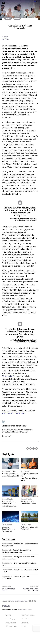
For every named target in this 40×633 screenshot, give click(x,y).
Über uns (8, 615)
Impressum (25, 622)
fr (37, 1)
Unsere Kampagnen (11, 619)
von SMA (5, 39)
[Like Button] (3, 421)
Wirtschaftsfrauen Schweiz (14, 413)
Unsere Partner (26, 619)
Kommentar (6, 436)
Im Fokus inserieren (11, 622)
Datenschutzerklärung (28, 615)
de (35, 1)
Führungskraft (8, 376)
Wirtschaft (17, 18)
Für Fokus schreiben (11, 626)
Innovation (8, 18)
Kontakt (24, 626)
